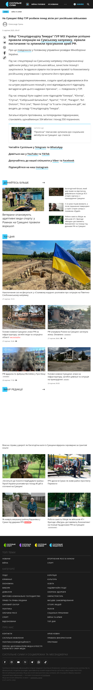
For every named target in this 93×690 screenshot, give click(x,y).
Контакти (7, 633)
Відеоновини (9, 621)
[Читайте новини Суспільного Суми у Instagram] (11, 662)
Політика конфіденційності (16, 642)
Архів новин (53, 633)
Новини (6, 559)
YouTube (32, 154)
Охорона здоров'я (56, 592)
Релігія (50, 609)
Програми (52, 642)
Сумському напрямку (56, 40)
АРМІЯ (6, 12)
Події (5, 575)
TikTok (46, 154)
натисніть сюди (36, 678)
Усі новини (53, 4)
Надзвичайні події (56, 588)
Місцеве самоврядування (60, 600)
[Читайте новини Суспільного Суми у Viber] (25, 662)
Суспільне (46, 675)
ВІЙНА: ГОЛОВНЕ (38, 4)
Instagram (42, 167)
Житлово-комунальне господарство (21, 596)
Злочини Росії (9, 613)
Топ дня (51, 621)
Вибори (6, 588)
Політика (7, 609)
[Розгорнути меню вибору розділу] (27, 4)
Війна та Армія (17, 12)
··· (65, 4)
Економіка (7, 583)
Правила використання (59, 638)
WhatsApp (56, 147)
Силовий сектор (10, 604)
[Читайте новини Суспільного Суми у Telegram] (32, 662)
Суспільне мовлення (13, 638)
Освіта (50, 583)
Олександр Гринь (15, 24)
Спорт (5, 617)
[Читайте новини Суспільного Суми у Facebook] (4, 662)
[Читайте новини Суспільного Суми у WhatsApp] (38, 662)
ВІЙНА (5, 563)
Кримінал (7, 579)
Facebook (68, 160)
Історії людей (54, 604)
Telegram (40, 147)
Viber (55, 160)
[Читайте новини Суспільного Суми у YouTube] (18, 662)
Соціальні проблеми (57, 613)
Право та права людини (14, 600)
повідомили (24, 50)
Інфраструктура (55, 596)
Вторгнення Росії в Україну (60, 559)
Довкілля (7, 592)
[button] (4, 37)
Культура (52, 579)
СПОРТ (50, 563)
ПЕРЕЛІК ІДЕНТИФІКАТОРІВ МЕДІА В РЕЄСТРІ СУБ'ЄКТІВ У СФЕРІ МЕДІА (22, 647)
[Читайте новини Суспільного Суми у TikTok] (45, 662)
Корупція (52, 575)
